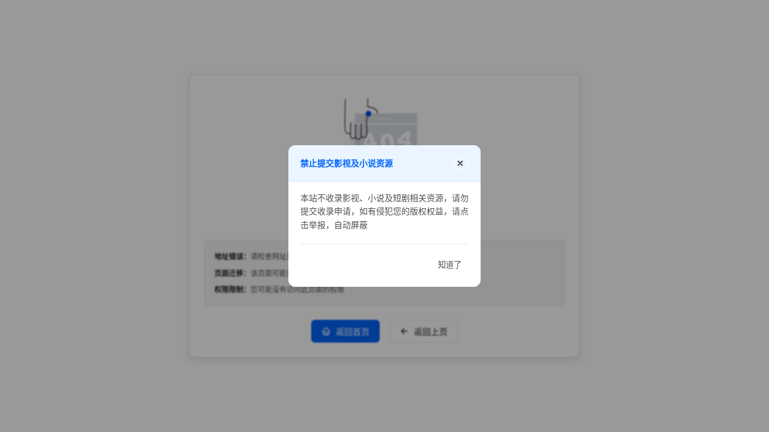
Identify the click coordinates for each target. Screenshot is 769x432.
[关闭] (460, 163)
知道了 (449, 264)
